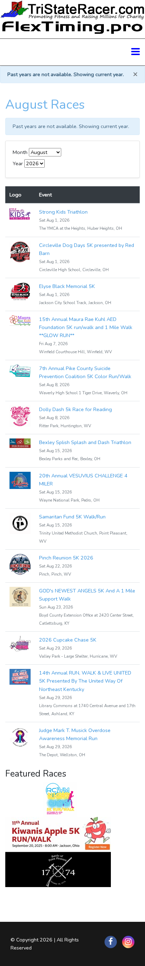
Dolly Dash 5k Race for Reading (75, 409)
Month (20, 152)
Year (18, 163)
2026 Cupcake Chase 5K (67, 639)
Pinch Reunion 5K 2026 (66, 557)
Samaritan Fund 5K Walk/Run (72, 516)
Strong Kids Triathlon (63, 211)
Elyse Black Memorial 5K (67, 286)
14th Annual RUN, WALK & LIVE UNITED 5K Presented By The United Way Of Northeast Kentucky (85, 680)
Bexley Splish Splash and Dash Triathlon (85, 442)
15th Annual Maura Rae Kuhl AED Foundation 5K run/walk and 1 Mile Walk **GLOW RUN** (85, 327)
